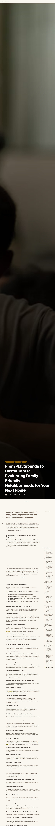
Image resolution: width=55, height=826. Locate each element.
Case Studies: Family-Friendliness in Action (48, 639)
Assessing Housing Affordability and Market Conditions (49, 635)
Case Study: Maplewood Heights (49, 644)
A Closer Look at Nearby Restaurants (48, 571)
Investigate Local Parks (49, 562)
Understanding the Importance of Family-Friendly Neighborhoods (48, 550)
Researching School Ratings (49, 585)
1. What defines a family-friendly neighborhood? (49, 649)
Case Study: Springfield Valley (49, 641)
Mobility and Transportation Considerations (47, 593)
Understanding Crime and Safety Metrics (48, 605)
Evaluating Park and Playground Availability (48, 559)
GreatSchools (10, 691)
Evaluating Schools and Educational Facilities (48, 582)
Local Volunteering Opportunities (49, 623)
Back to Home (6, 1)
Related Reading (49, 667)
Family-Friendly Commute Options (49, 599)
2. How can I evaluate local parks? (48, 653)
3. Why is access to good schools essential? (49, 656)
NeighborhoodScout (20, 757)
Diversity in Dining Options (49, 573)
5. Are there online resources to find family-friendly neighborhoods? (49, 664)
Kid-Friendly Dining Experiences (49, 576)
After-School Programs (48, 591)
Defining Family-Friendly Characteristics (49, 556)
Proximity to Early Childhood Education (49, 587)
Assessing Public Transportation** (49, 597)
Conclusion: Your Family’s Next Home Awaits (48, 646)
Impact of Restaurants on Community (49, 578)
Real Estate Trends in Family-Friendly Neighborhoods (49, 629)
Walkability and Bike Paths (49, 602)
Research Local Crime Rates (49, 607)
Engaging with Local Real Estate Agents (49, 632)
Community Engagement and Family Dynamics (48, 615)
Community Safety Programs (49, 610)
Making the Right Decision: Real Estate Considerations (48, 625)
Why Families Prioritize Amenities (49, 553)
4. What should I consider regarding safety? (49, 660)
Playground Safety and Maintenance (49, 564)
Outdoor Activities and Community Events (49, 567)
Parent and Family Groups (49, 620)
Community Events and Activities (49, 617)
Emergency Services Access (49, 612)
